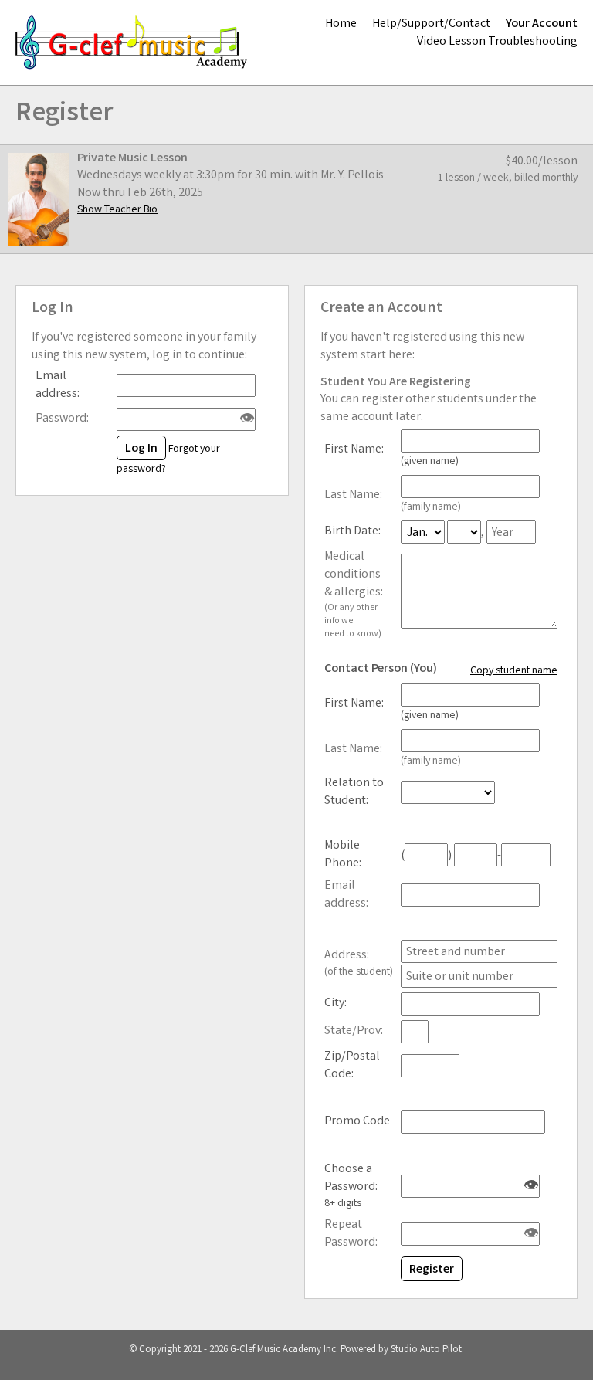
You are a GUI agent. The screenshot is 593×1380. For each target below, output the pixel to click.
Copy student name (513, 671)
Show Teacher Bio (117, 210)
